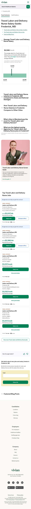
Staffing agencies (15, 435)
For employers (15, 429)
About (15, 449)
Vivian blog (15, 415)
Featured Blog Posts (9, 34)
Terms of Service (19, 499)
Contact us (15, 458)
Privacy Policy (11, 499)
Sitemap (15, 418)
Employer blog (15, 438)
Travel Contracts (5, 15)
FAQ (15, 452)
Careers (15, 455)
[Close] (28, 6)
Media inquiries (15, 461)
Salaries (16, 412)
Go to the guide (6, 179)
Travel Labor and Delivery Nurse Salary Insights (15, 30)
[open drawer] (28, 2)
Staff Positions (15, 15)
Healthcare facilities (15, 432)
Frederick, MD (6, 11)
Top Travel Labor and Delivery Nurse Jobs (14, 32)
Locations (15, 409)
